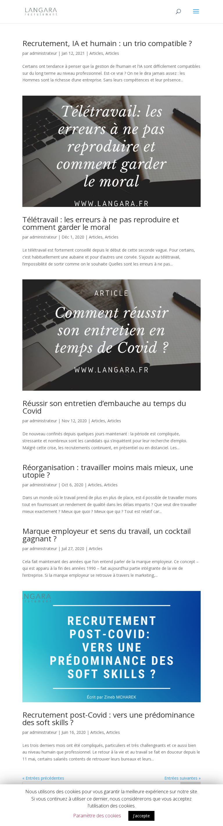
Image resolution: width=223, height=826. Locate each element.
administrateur (43, 53)
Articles (96, 53)
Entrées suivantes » (182, 778)
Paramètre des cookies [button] (97, 815)
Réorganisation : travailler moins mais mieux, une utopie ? (107, 471)
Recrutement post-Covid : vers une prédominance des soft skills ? (108, 718)
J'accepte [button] (141, 815)
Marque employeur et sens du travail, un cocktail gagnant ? (106, 535)
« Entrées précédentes (43, 778)
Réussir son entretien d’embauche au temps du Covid (104, 407)
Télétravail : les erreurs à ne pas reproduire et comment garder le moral (100, 223)
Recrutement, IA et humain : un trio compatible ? (107, 43)
